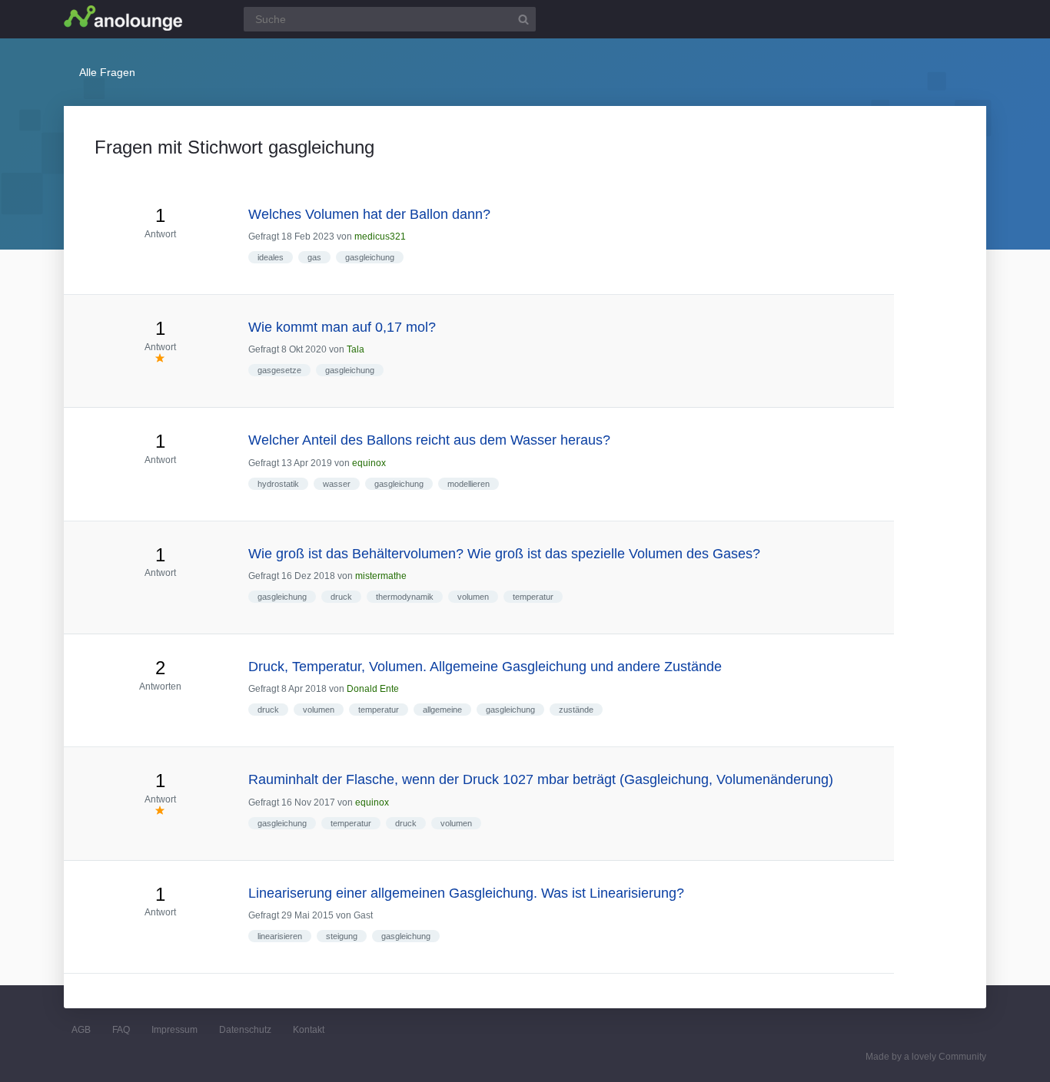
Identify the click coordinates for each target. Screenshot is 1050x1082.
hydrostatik (278, 483)
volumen (473, 596)
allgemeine (442, 709)
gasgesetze (279, 370)
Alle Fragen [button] (107, 72)
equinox (369, 463)
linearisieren (280, 936)
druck (341, 596)
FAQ (121, 1029)
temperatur (533, 596)
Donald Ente (373, 688)
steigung (341, 936)
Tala (355, 349)
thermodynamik (405, 596)
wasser (337, 483)
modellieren (468, 483)
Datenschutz (245, 1029)
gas (314, 257)
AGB (81, 1029)
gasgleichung (369, 257)
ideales (271, 257)
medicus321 (380, 236)
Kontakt (308, 1029)
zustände (576, 709)
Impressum (174, 1029)
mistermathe (381, 576)
